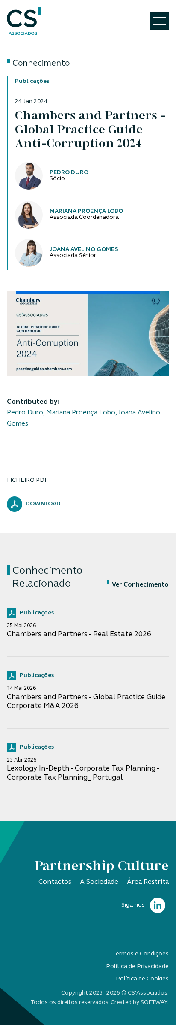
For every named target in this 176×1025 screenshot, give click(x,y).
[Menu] (159, 21)
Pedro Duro (25, 412)
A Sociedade (99, 882)
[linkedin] (157, 905)
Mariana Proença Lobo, (81, 412)
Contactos (54, 882)
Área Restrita (148, 882)
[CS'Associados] (24, 21)
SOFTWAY (154, 1002)
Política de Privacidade (137, 966)
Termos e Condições (140, 954)
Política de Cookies (142, 979)
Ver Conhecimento (140, 585)
